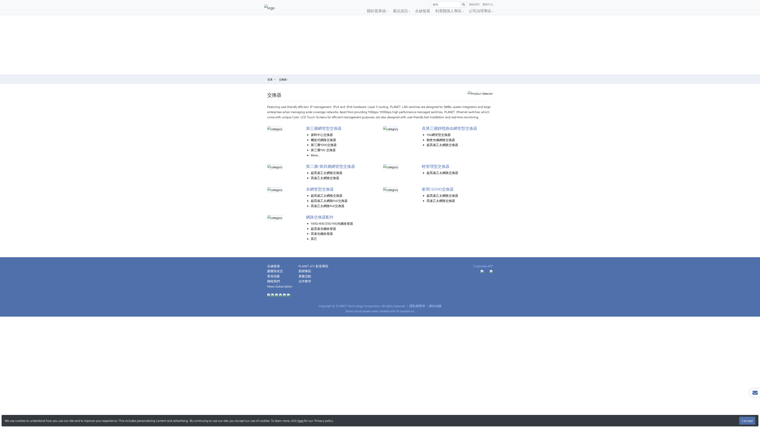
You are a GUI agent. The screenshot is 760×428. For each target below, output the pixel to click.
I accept (747, 420)
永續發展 (422, 10)
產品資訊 (401, 10)
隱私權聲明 (417, 306)
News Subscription (280, 286)
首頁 (270, 79)
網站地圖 (435, 306)
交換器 (283, 79)
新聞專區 (304, 271)
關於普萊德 (377, 10)
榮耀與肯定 (275, 271)
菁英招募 (273, 276)
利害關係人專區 (448, 10)
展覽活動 (304, 276)
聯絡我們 (474, 4)
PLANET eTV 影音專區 (313, 266)
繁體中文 (488, 4)
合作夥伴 (304, 281)
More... (315, 155)
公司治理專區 (480, 10)
